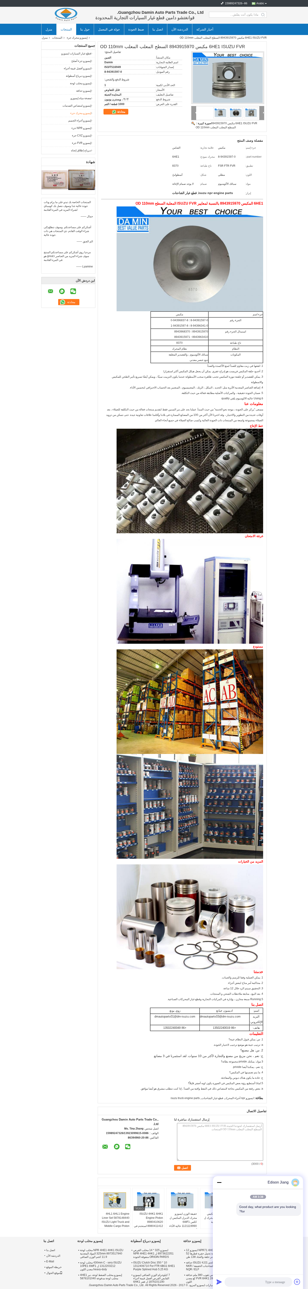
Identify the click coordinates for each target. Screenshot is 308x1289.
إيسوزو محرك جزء (77, 37)
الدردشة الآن (179, 29)
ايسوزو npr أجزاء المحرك (239, 1098)
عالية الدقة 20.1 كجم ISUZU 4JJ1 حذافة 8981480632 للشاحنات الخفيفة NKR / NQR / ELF (209, 1266)
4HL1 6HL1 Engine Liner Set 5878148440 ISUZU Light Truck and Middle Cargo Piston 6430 (115, 1222)
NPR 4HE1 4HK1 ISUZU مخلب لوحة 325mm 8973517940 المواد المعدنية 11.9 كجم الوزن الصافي (101, 1254)
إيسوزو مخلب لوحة (80, 83)
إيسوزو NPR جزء (81, 128)
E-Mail (50, 1261)
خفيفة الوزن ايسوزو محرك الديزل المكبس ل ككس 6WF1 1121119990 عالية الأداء (183, 1220)
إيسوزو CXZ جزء (81, 135)
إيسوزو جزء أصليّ (81, 61)
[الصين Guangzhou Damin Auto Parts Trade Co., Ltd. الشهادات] (54, 179)
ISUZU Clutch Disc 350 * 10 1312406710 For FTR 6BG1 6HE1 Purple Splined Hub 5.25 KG (154, 1266)
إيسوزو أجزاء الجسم (79, 120)
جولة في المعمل (109, 29)
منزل (49, 29)
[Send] (219, 1282)
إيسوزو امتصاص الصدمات (76, 105)
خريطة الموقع (54, 1267)
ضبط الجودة (136, 29)
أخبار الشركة (204, 29)
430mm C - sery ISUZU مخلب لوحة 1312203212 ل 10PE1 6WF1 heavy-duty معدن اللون (101, 1266)
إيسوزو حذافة (83, 90)
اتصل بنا (157, 29)
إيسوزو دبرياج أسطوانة (78, 75)
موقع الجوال (53, 1273)
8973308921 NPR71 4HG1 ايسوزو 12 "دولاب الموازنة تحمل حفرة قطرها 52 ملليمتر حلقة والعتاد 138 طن (209, 1254)
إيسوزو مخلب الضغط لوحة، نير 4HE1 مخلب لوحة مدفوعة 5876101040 (101, 1276)
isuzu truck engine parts (185, 1098)
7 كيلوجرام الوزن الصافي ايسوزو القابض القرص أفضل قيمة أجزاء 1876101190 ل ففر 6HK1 (151, 1278)
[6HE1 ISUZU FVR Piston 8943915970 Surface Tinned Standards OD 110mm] (228, 78)
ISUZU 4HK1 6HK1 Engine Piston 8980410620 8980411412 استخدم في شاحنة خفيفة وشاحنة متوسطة (148, 1224)
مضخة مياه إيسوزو (81, 98)
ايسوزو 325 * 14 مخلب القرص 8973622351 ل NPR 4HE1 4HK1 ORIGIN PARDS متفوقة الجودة (153, 1254)
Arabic (260, 3)
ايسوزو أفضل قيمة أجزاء (77, 68)
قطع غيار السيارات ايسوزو (76, 53)
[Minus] (219, 1182)
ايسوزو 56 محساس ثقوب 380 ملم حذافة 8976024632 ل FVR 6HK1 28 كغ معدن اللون (209, 1278)
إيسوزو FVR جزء (81, 143)
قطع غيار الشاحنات (212, 1098)
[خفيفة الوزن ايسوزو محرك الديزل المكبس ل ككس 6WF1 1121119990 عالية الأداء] (182, 1200)
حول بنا (85, 29)
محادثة (120, 111)
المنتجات (66, 29)
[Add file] (297, 1282)
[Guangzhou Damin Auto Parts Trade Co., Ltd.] (66, 14)
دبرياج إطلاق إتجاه (81, 150)
